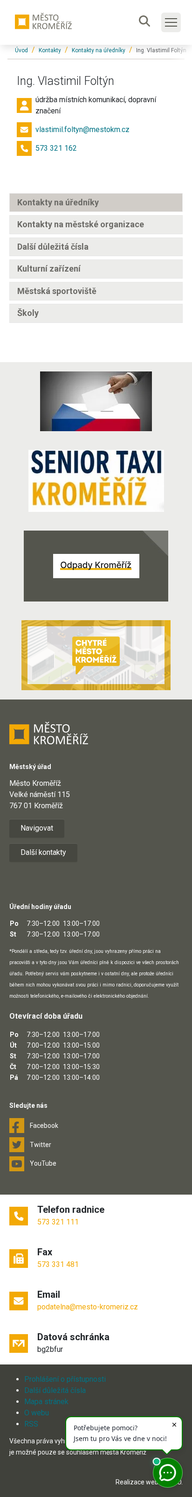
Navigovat (37, 828)
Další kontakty (43, 852)
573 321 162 (56, 148)
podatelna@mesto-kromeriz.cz (87, 1306)
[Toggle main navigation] (171, 22)
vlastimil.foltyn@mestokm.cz (82, 129)
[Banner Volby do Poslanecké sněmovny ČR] (96, 401)
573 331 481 (58, 1264)
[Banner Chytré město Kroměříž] (96, 655)
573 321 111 (58, 1221)
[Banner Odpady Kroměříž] (96, 566)
